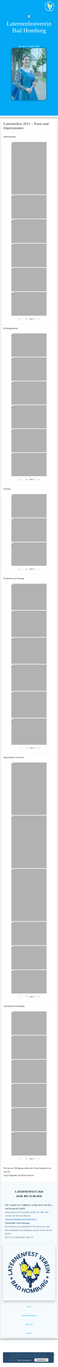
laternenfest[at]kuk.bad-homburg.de (21, 1219)
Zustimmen (41, 1360)
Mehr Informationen (24, 1360)
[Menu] (29, 16)
